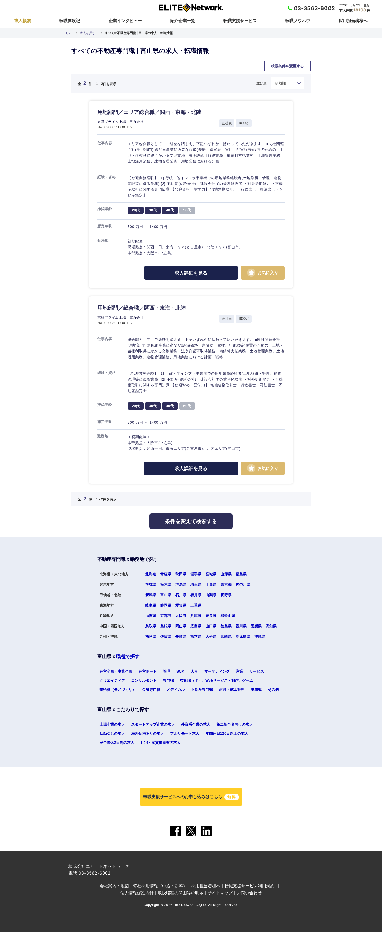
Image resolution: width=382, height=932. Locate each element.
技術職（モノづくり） (118, 689)
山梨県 (211, 595)
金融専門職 (151, 689)
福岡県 (150, 636)
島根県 (165, 626)
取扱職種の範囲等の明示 (180, 892)
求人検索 (22, 20)
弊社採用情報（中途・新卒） (160, 885)
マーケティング (217, 671)
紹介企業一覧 (182, 20)
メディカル (176, 689)
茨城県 (150, 584)
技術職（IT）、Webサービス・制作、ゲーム (216, 680)
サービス (256, 671)
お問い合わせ (249, 892)
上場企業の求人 (112, 724)
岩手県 (195, 574)
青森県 (165, 574)
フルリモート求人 (184, 733)
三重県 (195, 605)
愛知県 (180, 605)
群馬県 (180, 584)
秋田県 (180, 574)
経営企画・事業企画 (116, 671)
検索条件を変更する (287, 66)
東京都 (226, 584)
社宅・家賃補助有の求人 (161, 742)
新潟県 (150, 595)
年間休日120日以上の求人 (227, 733)
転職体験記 (69, 20)
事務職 (256, 689)
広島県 (195, 626)
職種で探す (128, 656)
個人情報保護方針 (137, 892)
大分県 (113, 531)
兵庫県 (195, 616)
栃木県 (165, 584)
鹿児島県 (243, 636)
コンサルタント (144, 680)
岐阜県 (150, 605)
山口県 (211, 626)
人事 (194, 671)
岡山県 (180, 626)
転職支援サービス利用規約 (249, 885)
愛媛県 (256, 626)
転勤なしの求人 (112, 733)
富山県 (165, 595)
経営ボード (148, 671)
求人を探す (87, 33)
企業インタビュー (125, 20)
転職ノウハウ (297, 20)
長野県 (226, 595)
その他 (273, 689)
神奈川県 (243, 584)
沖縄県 (259, 636)
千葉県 (211, 584)
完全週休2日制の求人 (117, 742)
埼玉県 (195, 584)
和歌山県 (228, 616)
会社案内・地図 (114, 885)
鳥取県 (150, 626)
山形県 (226, 574)
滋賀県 (150, 616)
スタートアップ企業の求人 (153, 724)
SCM (180, 671)
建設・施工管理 (232, 689)
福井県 (195, 595)
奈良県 (211, 616)
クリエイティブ (112, 680)
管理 (166, 671)
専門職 (168, 680)
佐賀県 (165, 636)
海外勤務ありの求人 (147, 733)
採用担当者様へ (353, 20)
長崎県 (180, 636)
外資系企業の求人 (195, 724)
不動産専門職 (202, 689)
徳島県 (226, 626)
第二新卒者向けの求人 (234, 724)
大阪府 (180, 616)
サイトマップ (220, 892)
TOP (67, 33)
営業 (239, 671)
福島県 (241, 574)
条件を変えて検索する (191, 521)
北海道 (150, 574)
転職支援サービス (240, 20)
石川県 (180, 595)
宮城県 (211, 574)
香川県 (241, 626)
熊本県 (195, 636)
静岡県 (165, 605)
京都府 (165, 616)
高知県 (271, 626)
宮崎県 (161, 531)
